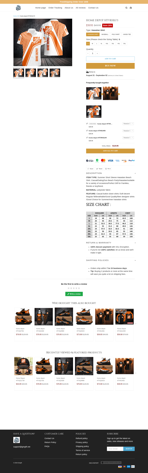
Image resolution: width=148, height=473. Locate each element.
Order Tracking (55, 8)
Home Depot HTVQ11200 (121, 330)
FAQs (47, 446)
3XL (113, 43)
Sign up (129, 449)
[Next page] (136, 324)
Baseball (105, 34)
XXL (107, 43)
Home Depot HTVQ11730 (20, 379)
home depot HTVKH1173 (105, 124)
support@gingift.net (21, 447)
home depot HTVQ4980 (60, 330)
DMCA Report (94, 463)
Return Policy (50, 442)
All (18, 16)
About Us (69, 8)
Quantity (89, 49)
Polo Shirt (116, 34)
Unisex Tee (127, 34)
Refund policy (82, 438)
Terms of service (83, 450)
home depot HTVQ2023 (81, 330)
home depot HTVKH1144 (98, 138)
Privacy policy (82, 442)
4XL (119, 43)
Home (15, 16)
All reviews (81, 8)
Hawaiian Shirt (98, 30)
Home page (40, 8)
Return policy (81, 454)
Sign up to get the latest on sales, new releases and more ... (120, 441)
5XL (124, 43)
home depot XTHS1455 (97, 131)
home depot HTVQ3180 (40, 330)
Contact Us (93, 8)
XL (101, 43)
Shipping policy (82, 446)
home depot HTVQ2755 (20, 330)
